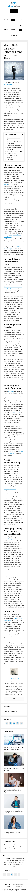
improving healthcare (10, 489)
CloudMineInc (14, 4)
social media (16, 412)
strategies (10, 539)
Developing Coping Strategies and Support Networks (13, 155)
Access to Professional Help (14, 151)
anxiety (6, 184)
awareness (11, 391)
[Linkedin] (14, 698)
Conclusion (10, 159)
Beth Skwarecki (8, 84)
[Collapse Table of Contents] (22, 135)
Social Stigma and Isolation (14, 145)
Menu (14, 11)
